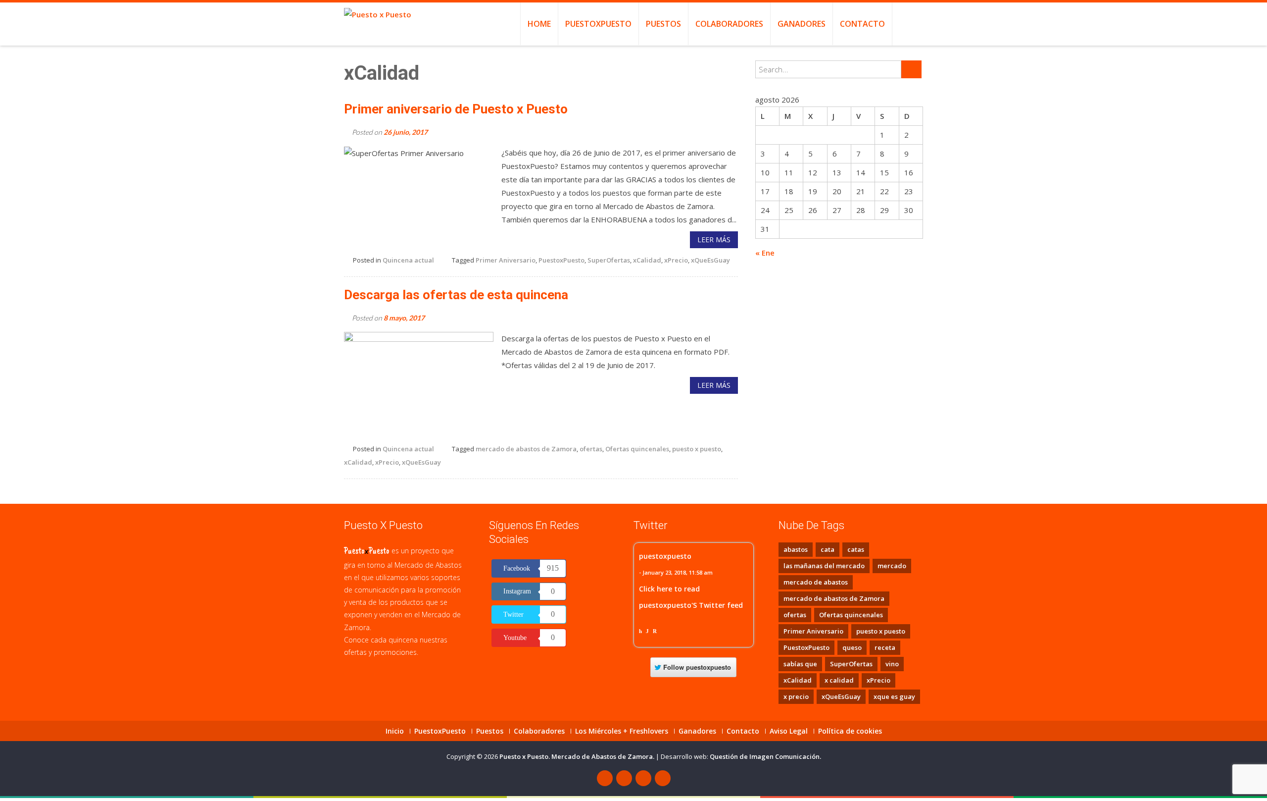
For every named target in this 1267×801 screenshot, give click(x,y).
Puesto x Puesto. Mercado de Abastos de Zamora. (577, 756)
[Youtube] (643, 778)
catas (855, 549)
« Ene (765, 253)
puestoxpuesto (665, 556)
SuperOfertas (608, 260)
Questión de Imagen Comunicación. (765, 756)
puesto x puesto (696, 448)
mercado (891, 565)
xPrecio (676, 260)
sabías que (800, 663)
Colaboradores (729, 23)
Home (539, 23)
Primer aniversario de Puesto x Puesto (456, 109)
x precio (796, 696)
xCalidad (647, 260)
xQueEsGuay (710, 260)
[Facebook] (605, 778)
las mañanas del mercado (824, 565)
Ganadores (802, 23)
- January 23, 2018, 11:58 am (676, 572)
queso (852, 647)
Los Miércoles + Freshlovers (621, 731)
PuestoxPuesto (598, 23)
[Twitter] (624, 778)
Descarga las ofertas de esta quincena (456, 294)
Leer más (714, 239)
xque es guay (894, 696)
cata (827, 549)
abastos (795, 549)
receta (885, 647)
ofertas (591, 448)
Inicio (395, 731)
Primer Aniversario (506, 260)
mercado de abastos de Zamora (526, 448)
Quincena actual (408, 260)
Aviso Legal (789, 731)
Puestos (663, 23)
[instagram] (663, 778)
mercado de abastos (815, 582)
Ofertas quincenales (637, 448)
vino (892, 663)
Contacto (862, 23)
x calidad (839, 680)
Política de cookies (850, 731)
